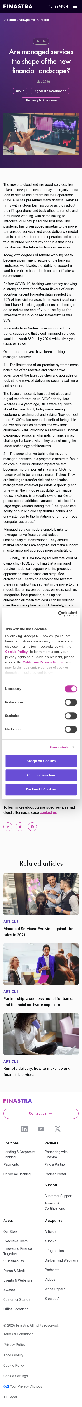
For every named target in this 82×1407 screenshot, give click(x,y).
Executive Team (15, 1241)
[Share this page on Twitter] (20, 826)
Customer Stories (16, 1299)
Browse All (53, 1299)
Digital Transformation (50, 91)
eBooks (50, 1241)
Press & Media (14, 1271)
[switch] (71, 702)
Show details (58, 747)
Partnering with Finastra (56, 1154)
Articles (44, 20)
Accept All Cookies (41, 761)
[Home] (18, 6)
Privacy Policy (14, 1345)
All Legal (10, 1397)
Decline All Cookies (41, 789)
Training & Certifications (55, 1206)
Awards (9, 1290)
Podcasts (52, 1270)
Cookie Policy (16, 652)
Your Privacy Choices (26, 1386)
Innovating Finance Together (17, 1251)
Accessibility (13, 1355)
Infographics (54, 1251)
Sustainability (13, 1261)
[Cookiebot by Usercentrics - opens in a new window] (58, 614)
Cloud (20, 91)
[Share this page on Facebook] (32, 826)
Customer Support (58, 1196)
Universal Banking (17, 1174)
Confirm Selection (41, 775)
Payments (11, 1164)
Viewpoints (27, 20)
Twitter (58, 1129)
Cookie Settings (15, 1376)
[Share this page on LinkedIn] (7, 826)
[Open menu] (75, 6)
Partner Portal (55, 1174)
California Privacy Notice (43, 662)
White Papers (55, 1289)
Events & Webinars (17, 1280)
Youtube (41, 1129)
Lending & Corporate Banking (19, 1154)
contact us (48, 813)
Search (61, 6)
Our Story (10, 1232)
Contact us (37, 1113)
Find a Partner (55, 1164)
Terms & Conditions (18, 1334)
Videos (50, 1279)
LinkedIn (24, 1129)
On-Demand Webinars (61, 1260)
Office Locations (15, 1309)
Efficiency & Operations (41, 100)
